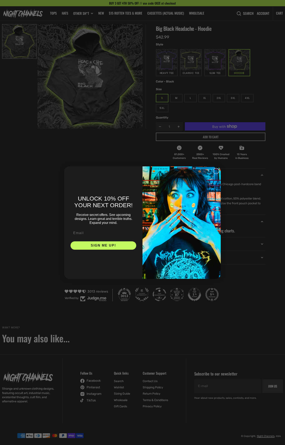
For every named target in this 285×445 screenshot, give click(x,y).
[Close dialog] (216, 170)
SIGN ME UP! (103, 245)
